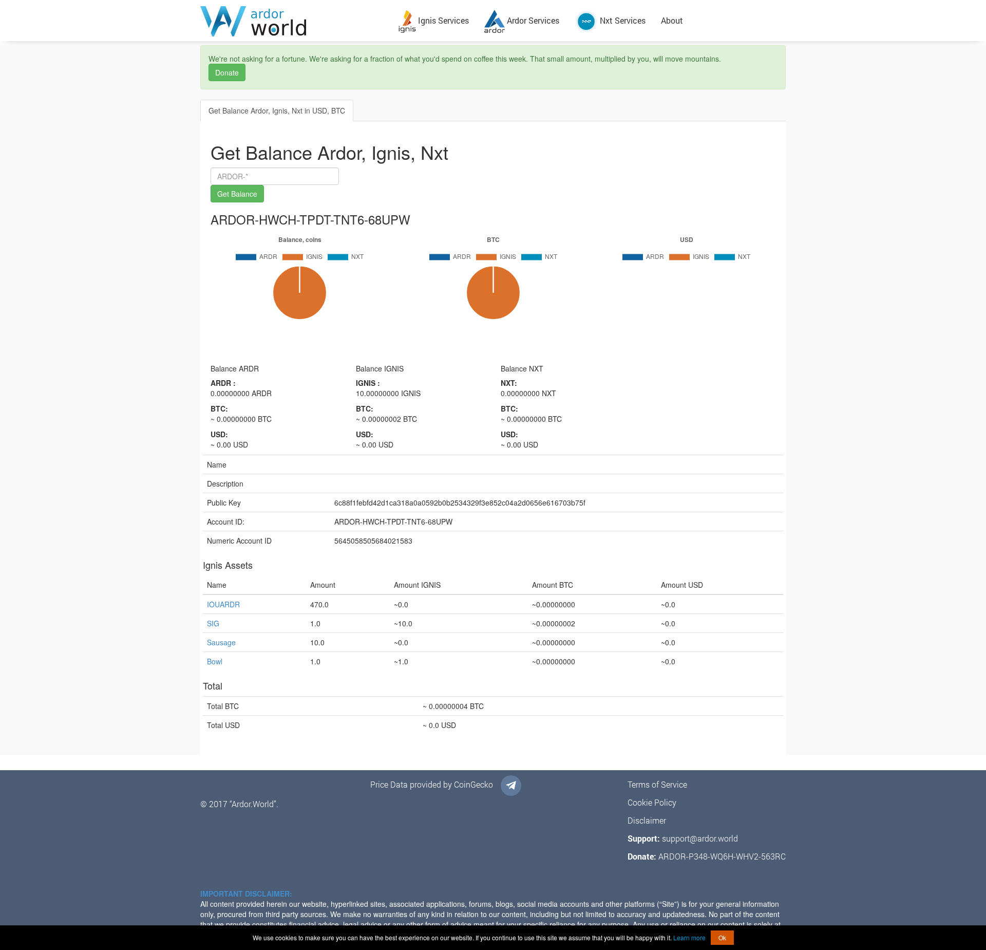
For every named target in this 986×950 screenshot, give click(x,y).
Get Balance (237, 194)
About (672, 20)
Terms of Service (657, 784)
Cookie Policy (652, 802)
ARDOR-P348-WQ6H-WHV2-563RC (722, 856)
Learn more (689, 937)
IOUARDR (223, 604)
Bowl (214, 661)
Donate (227, 72)
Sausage (221, 642)
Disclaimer (647, 820)
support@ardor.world (700, 838)
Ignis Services (442, 20)
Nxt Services (622, 20)
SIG (213, 623)
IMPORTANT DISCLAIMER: (246, 893)
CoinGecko (473, 784)
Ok (722, 937)
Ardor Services (532, 20)
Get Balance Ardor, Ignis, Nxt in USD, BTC (276, 110)
